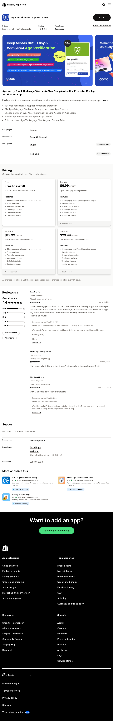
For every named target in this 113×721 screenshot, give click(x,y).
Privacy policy (37, 440)
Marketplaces (64, 571)
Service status (65, 661)
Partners (62, 644)
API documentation (12, 628)
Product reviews (66, 576)
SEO (59, 593)
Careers (61, 628)
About (60, 623)
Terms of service (11, 690)
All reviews (9, 338)
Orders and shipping (13, 582)
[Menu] (109, 4)
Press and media (66, 639)
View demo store (102, 25)
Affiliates (62, 650)
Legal (33, 144)
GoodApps (59, 29)
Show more (36, 343)
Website (34, 451)
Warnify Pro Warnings (21, 494)
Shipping (62, 598)
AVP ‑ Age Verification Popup (24, 478)
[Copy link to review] (42, 292)
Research (7, 650)
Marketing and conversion (16, 593)
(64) (45, 29)
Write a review (11, 332)
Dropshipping (64, 565)
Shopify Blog (8, 644)
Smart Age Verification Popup (80, 478)
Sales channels (10, 565)
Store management (12, 598)
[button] (28, 484)
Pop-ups (34, 154)
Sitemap (6, 705)
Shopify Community (12, 633)
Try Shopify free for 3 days (57, 530)
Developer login (10, 683)
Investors (62, 633)
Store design (9, 587)
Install (102, 17)
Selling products (11, 576)
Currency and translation (70, 603)
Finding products (11, 571)
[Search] (103, 4)
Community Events (12, 639)
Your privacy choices (13, 712)
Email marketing (65, 587)
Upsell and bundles (67, 582)
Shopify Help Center (13, 623)
